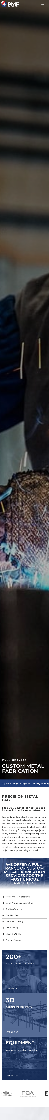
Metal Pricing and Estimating (19, 902)
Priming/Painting (14, 940)
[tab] (6, 783)
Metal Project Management (18, 896)
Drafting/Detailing (14, 909)
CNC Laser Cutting (14, 921)
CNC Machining (13, 915)
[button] (42, 4)
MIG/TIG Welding (13, 933)
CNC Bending (12, 927)
